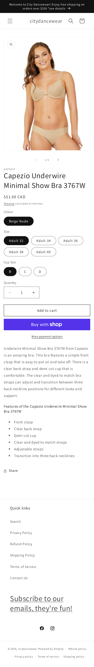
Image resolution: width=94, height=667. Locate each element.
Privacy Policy (21, 532)
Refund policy (77, 649)
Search (15, 521)
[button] (10, 20)
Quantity (10, 283)
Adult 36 (70, 240)
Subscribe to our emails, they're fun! (41, 603)
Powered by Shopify (51, 649)
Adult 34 (43, 240)
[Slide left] (36, 159)
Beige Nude (18, 221)
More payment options (47, 336)
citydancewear (27, 649)
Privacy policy (24, 656)
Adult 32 (16, 240)
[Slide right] (58, 159)
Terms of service (48, 656)
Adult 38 (16, 252)
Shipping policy (73, 656)
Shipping (9, 203)
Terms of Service (23, 566)
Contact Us (19, 578)
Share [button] (13, 470)
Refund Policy (21, 544)
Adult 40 (43, 252)
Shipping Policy (22, 555)
